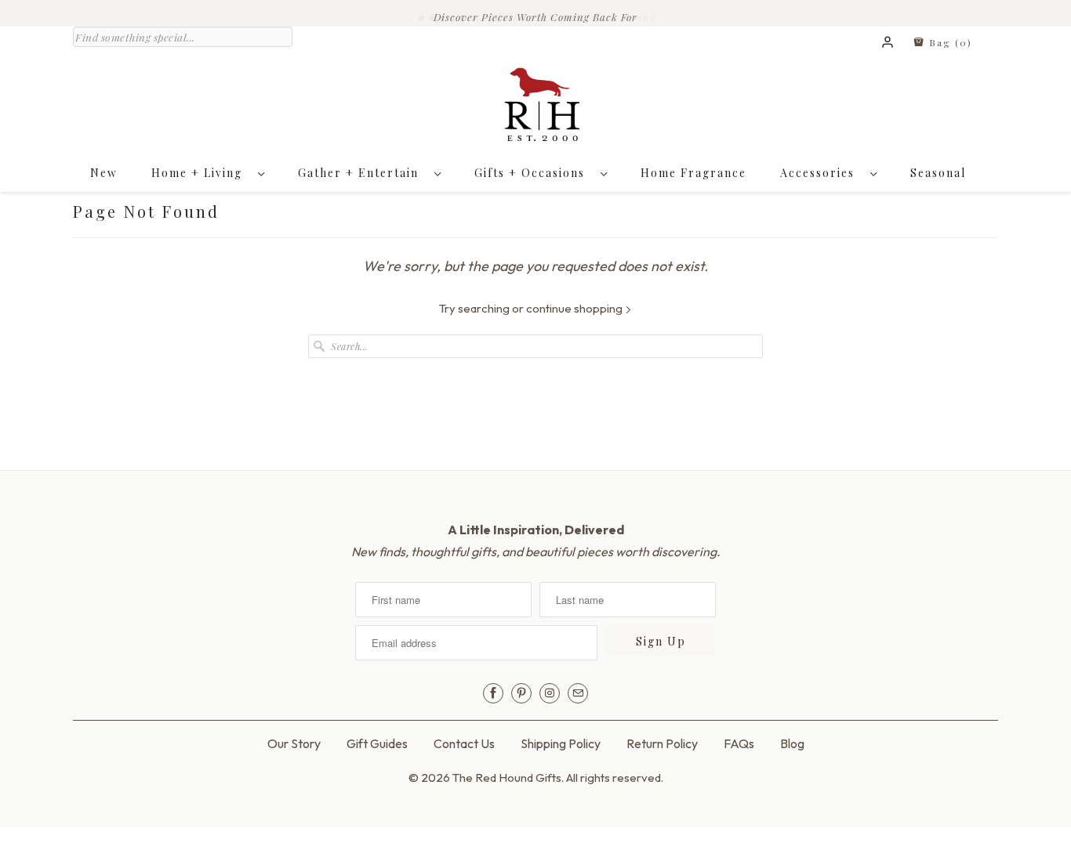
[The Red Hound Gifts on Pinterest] (521, 693)
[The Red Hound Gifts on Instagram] (549, 693)
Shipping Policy (561, 743)
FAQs (739, 743)
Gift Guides (377, 743)
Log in (888, 43)
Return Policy (662, 743)
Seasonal (938, 172)
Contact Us (464, 743)
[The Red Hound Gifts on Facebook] (493, 693)
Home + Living (200, 172)
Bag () (948, 42)
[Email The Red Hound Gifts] (578, 693)
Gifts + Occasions (533, 172)
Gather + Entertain (362, 172)
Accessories (821, 172)
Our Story (294, 743)
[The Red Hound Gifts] (535, 108)
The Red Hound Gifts (506, 777)
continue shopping (575, 308)
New (104, 172)
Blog (792, 743)
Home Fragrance (693, 172)
